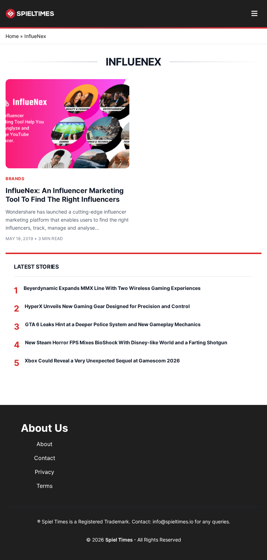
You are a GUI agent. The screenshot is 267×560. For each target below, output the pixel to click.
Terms (44, 485)
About (44, 443)
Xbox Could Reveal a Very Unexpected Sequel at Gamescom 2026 (102, 360)
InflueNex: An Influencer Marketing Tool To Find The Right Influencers (65, 195)
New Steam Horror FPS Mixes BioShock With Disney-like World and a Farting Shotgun (126, 342)
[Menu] (254, 13)
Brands (15, 178)
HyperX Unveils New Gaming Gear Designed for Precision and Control (107, 306)
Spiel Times (119, 540)
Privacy (44, 471)
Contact (44, 457)
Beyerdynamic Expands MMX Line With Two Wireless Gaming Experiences (112, 288)
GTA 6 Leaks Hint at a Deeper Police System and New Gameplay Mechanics (113, 324)
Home (12, 36)
